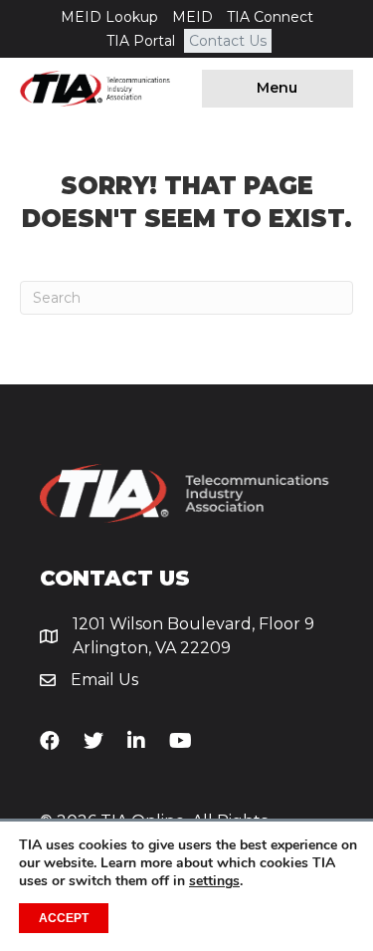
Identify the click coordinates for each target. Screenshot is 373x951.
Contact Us (228, 41)
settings (214, 881)
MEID (192, 17)
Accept (64, 918)
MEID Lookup (109, 17)
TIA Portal (140, 41)
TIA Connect (270, 17)
